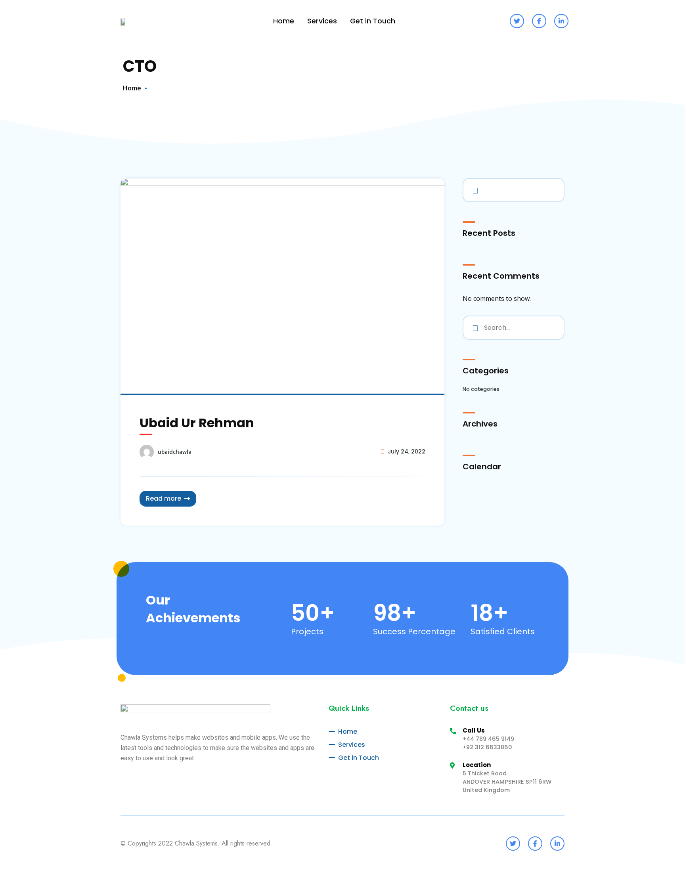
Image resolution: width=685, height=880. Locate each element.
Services (322, 21)
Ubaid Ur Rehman (197, 423)
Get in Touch (372, 21)
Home (283, 21)
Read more (163, 498)
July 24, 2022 (406, 451)
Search (473, 189)
